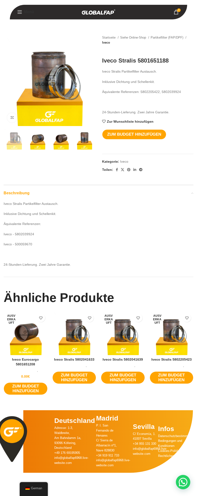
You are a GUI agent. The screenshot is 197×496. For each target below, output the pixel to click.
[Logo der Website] (98, 12)
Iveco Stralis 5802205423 (171, 359)
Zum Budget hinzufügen (134, 134)
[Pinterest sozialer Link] (129, 170)
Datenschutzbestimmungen (177, 436)
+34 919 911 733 (107, 455)
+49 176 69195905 (67, 453)
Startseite (109, 37)
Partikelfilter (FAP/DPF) (167, 37)
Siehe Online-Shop (133, 37)
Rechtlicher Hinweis (171, 456)
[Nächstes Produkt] (191, 50)
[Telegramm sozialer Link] (141, 170)
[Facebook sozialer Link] (116, 170)
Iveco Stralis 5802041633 (74, 359)
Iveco (106, 42)
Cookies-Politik (168, 451)
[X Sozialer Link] (122, 170)
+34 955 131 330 (144, 443)
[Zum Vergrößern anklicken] (12, 117)
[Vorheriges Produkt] (181, 50)
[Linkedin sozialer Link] (135, 170)
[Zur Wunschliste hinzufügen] (41, 318)
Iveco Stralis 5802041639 (123, 359)
